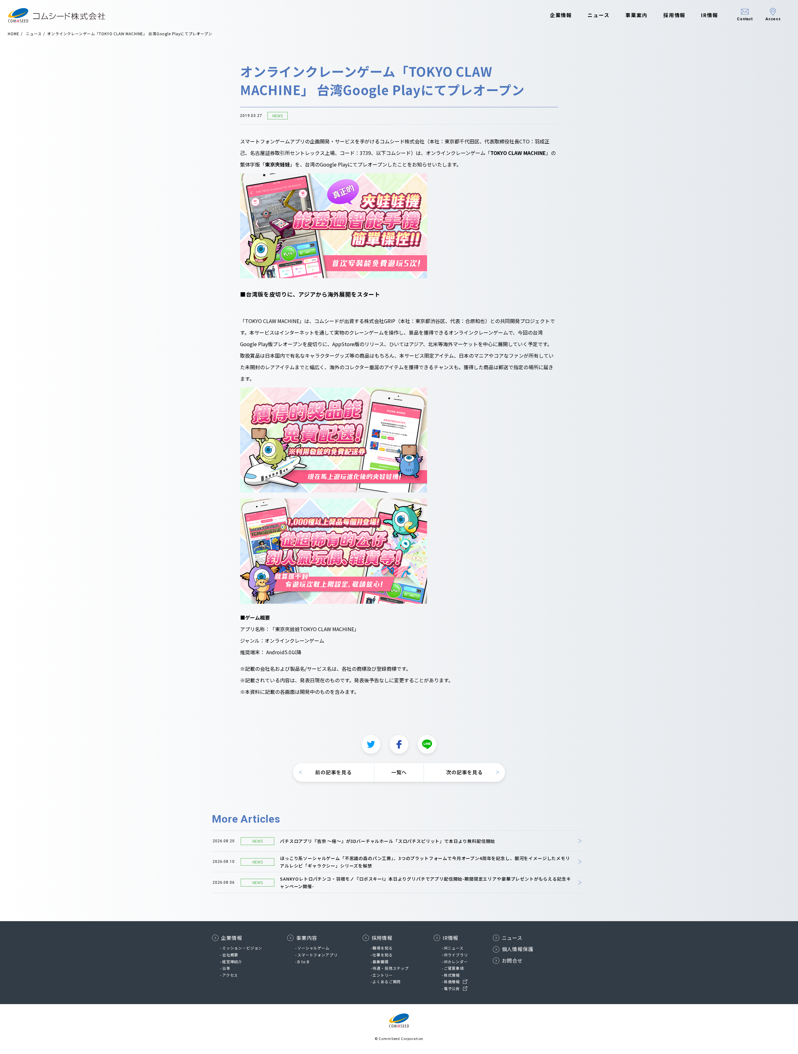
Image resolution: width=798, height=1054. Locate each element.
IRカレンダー (456, 961)
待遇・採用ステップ (391, 968)
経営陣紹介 (232, 961)
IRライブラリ (456, 954)
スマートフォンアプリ (317, 954)
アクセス (230, 975)
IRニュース (454, 947)
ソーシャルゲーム (313, 947)
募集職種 (380, 961)
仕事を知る (382, 954)
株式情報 (452, 975)
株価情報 (452, 981)
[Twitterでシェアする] (371, 744)
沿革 (226, 968)
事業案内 (636, 15)
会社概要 (230, 954)
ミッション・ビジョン (242, 947)
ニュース (599, 15)
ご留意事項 (454, 968)
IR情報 (709, 15)
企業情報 (561, 15)
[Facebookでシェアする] (399, 744)
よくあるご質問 (387, 981)
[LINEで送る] (427, 744)
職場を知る (382, 947)
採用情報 (674, 15)
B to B (303, 961)
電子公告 (452, 988)
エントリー (382, 975)
